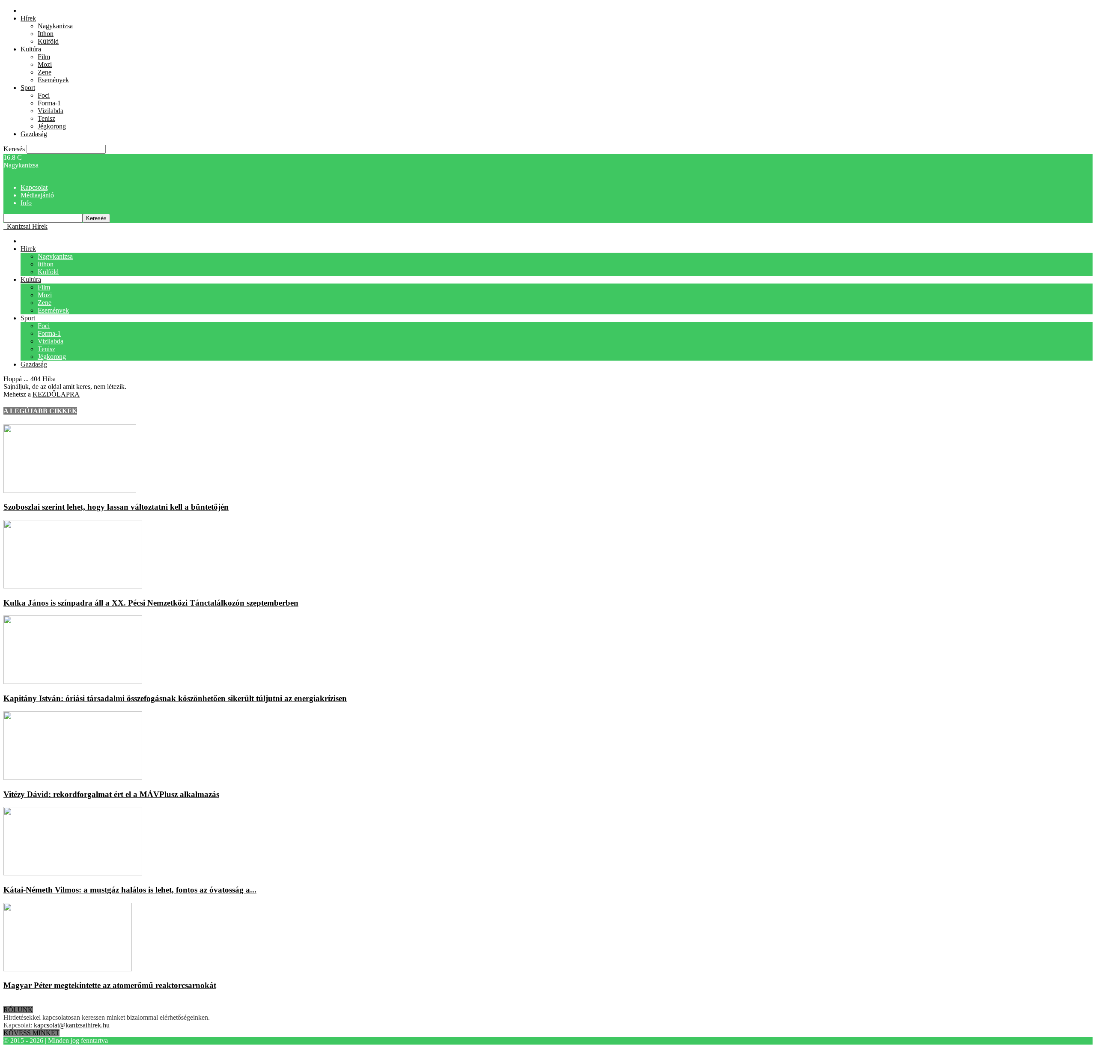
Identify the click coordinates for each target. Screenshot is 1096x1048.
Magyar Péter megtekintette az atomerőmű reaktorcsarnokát (109, 985)
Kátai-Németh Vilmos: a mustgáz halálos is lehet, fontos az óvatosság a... (129, 889)
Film (44, 56)
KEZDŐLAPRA (56, 394)
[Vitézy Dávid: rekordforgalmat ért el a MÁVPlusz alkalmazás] (72, 777)
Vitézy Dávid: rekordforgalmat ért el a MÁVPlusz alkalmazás (111, 794)
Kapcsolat (34, 187)
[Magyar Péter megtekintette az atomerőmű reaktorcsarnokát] (67, 969)
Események (53, 80)
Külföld (48, 41)
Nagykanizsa (55, 26)
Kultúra (31, 49)
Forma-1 (49, 103)
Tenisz (46, 118)
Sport (28, 87)
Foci (44, 95)
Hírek (28, 18)
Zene (44, 72)
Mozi (45, 64)
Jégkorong (52, 126)
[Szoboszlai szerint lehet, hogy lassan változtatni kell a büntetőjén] (69, 490)
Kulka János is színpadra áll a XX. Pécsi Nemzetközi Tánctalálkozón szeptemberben (150, 602)
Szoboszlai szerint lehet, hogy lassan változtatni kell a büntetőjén (116, 506)
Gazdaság (34, 133)
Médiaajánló (37, 195)
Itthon (46, 33)
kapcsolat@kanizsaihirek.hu (72, 1025)
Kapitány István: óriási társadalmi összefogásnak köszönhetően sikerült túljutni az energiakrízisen (175, 698)
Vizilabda (50, 110)
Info (26, 202)
